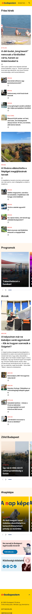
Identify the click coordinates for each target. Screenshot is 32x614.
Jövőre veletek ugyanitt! (16, 207)
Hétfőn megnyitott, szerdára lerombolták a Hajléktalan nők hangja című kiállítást (18, 195)
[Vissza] (2, 290)
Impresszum (6, 613)
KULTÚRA (10, 115)
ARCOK (3, 333)
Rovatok (21, 3)
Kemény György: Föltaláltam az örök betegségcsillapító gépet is (18, 390)
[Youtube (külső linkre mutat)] (11, 566)
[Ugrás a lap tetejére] (29, 594)
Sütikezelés (6, 609)
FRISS (9, 78)
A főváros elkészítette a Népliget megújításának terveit (14, 171)
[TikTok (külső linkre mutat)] (15, 566)
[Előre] (5, 290)
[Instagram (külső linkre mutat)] (7, 566)
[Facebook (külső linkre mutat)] (4, 566)
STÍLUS (4, 48)
